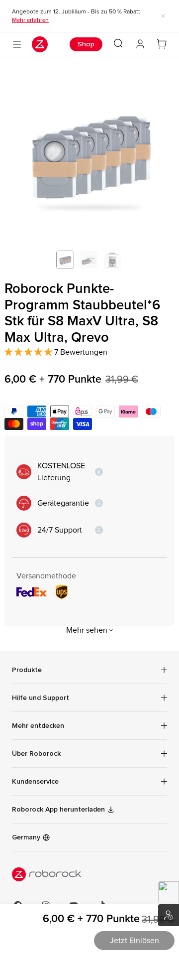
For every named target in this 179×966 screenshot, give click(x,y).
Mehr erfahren (30, 19)
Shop (86, 44)
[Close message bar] (163, 16)
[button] (168, 892)
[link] (89, 782)
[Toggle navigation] (17, 44)
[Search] (118, 43)
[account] (140, 44)
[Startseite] (40, 44)
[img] (89, 874)
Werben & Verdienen (168, 915)
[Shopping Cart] (162, 44)
